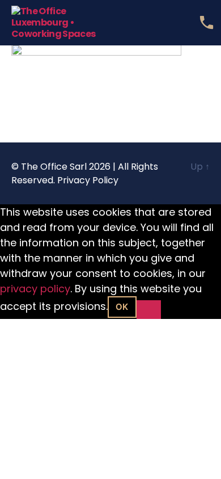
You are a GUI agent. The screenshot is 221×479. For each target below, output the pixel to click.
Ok (122, 306)
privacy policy (35, 288)
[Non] (149, 309)
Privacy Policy (87, 180)
